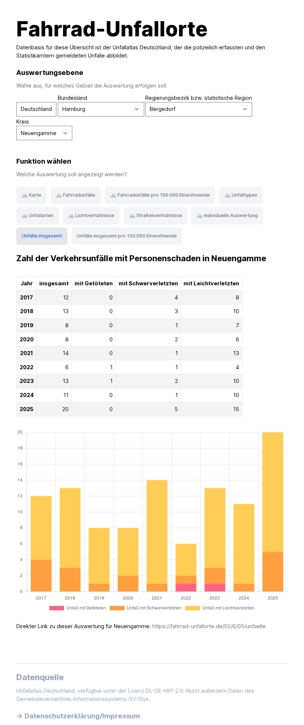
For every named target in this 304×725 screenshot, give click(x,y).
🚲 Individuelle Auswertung (227, 215)
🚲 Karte (31, 195)
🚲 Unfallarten (37, 215)
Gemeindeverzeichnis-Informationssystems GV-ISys (82, 699)
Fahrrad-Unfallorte (112, 29)
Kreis (22, 121)
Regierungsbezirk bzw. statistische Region (198, 98)
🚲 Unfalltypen (241, 195)
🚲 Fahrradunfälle (75, 195)
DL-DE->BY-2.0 (164, 691)
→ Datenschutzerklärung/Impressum (78, 716)
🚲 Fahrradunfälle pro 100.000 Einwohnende (160, 195)
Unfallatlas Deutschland (142, 47)
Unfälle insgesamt (42, 236)
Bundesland (72, 98)
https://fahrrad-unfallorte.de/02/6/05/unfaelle (209, 626)
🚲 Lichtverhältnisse (91, 215)
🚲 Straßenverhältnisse (155, 215)
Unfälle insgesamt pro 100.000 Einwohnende (127, 236)
